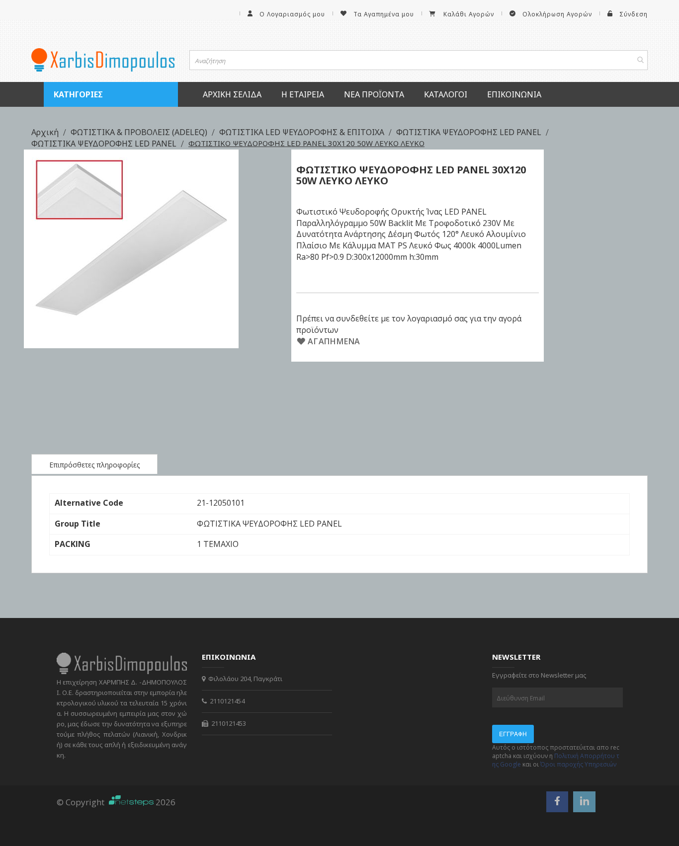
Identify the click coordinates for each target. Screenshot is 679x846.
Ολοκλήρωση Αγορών (557, 14)
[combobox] (418, 60)
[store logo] (102, 60)
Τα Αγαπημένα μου (383, 14)
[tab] (94, 464)
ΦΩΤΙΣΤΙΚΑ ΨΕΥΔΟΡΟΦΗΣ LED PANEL (469, 132)
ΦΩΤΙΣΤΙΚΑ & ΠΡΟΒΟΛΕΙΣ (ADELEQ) (140, 132)
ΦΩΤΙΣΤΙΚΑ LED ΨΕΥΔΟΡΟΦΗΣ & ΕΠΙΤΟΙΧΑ (302, 132)
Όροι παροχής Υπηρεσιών (578, 764)
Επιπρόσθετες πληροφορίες (94, 464)
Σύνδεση (633, 14)
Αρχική (46, 132)
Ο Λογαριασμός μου (292, 14)
